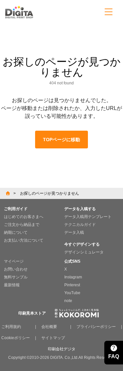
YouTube (72, 293)
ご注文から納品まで (21, 224)
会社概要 (49, 326)
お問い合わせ (16, 269)
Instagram (73, 277)
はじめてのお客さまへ (23, 216)
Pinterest (72, 285)
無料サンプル (16, 277)
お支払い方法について (23, 240)
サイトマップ (53, 338)
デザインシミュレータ (84, 252)
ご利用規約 (11, 326)
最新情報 (12, 285)
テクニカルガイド (80, 224)
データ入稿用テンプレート (88, 216)
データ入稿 (74, 232)
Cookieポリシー (15, 338)
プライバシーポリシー (96, 326)
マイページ (14, 261)
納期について (16, 232)
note (68, 300)
